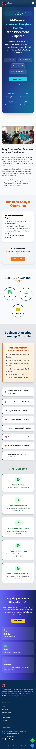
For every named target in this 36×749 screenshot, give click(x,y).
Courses (4, 706)
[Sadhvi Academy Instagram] (3, 739)
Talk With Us (18, 620)
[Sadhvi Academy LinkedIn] (6, 739)
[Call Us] (32, 746)
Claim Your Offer (18, 259)
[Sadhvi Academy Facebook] (9, 739)
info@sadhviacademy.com (11, 733)
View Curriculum (17, 79)
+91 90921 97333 (9, 736)
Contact (4, 720)
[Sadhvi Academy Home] (7, 3)
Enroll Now (18, 85)
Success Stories (7, 712)
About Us (5, 709)
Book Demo (6, 718)
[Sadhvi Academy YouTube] (12, 739)
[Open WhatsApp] (32, 740)
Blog (3, 715)
